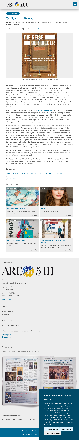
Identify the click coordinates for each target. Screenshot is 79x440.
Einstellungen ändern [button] (53, 433)
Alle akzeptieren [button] (52, 429)
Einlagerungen (59, 173)
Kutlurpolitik (24, 173)
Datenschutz (27, 430)
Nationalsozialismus (36, 173)
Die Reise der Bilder (12, 173)
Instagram (7, 335)
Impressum (39, 430)
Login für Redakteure (11, 325)
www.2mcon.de (7, 299)
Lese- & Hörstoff (13, 13)
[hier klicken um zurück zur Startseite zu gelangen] (17, 4)
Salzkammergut (11, 178)
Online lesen (8, 320)
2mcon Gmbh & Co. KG (37, 434)
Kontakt (6, 314)
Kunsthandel (48, 173)
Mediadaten (8, 311)
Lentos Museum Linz (45, 110)
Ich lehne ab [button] (67, 429)
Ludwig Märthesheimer (45, 29)
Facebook (7, 337)
